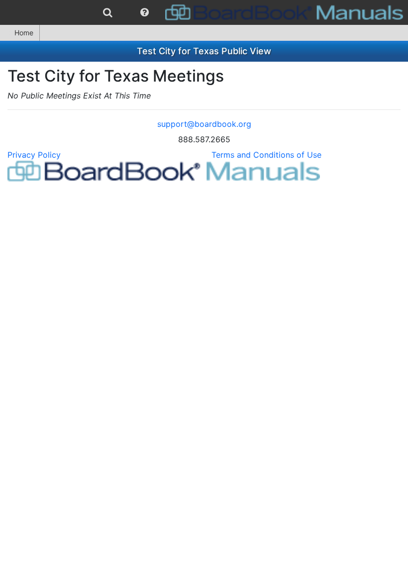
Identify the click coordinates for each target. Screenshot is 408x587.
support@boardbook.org (204, 124)
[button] (144, 12)
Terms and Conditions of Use (266, 155)
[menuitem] (107, 12)
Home (23, 32)
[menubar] (204, 12)
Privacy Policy (34, 155)
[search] (107, 12)
